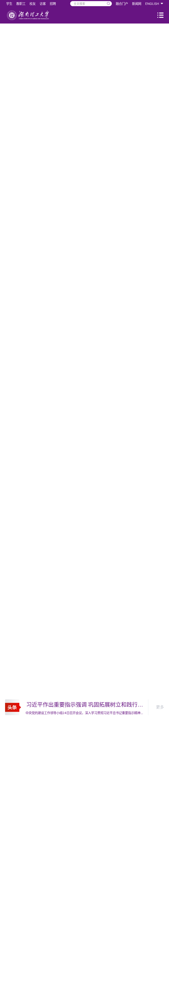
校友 (32, 3)
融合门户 (122, 3)
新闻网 (136, 3)
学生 (9, 3)
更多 (160, 707)
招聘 (53, 3)
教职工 (21, 3)
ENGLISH (152, 3)
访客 (43, 3)
